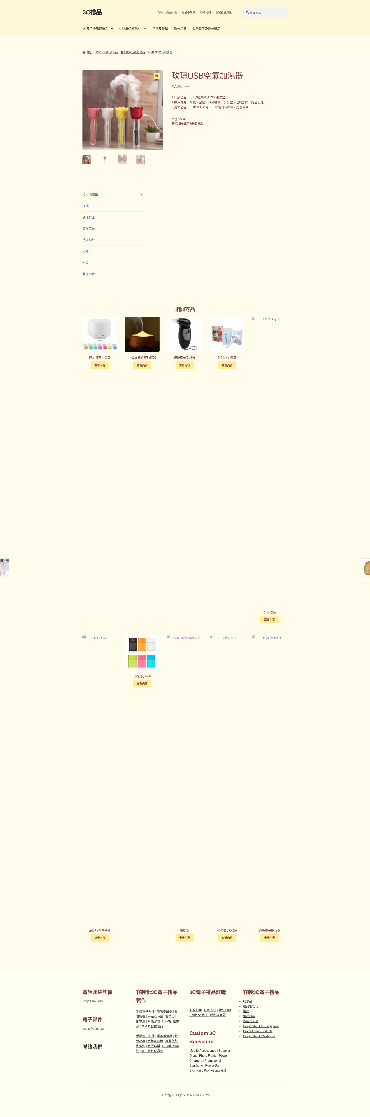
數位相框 (180, 28)
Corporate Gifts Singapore (261, 1026)
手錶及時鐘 (160, 28)
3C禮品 (92, 12)
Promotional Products (257, 1031)
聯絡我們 (205, 12)
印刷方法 (210, 1010)
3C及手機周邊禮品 (95, 28)
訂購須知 (195, 1010)
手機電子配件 (145, 1011)
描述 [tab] (85, 206)
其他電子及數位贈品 (206, 28)
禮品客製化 (250, 1006)
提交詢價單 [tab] (90, 194)
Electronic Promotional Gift (207, 1070)
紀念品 (247, 1001)
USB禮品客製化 (130, 28)
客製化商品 (250, 1021)
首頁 (89, 52)
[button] (157, 76)
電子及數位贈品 (152, 1026)
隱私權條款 (218, 1015)
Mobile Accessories (202, 1050)
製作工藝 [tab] (88, 228)
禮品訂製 (249, 1016)
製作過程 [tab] (88, 274)
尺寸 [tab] (85, 251)
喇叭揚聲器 (164, 1011)
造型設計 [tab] (88, 240)
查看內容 (99, 365)
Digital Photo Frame (203, 1055)
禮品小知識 (188, 12)
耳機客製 (154, 1021)
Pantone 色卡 (199, 1015)
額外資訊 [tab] (88, 217)
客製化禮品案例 (167, 12)
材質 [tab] (85, 262)
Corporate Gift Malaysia (259, 1036)
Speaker (224, 1050)
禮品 (246, 1011)
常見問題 (225, 1010)
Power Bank (213, 1065)
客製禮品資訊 (223, 12)
